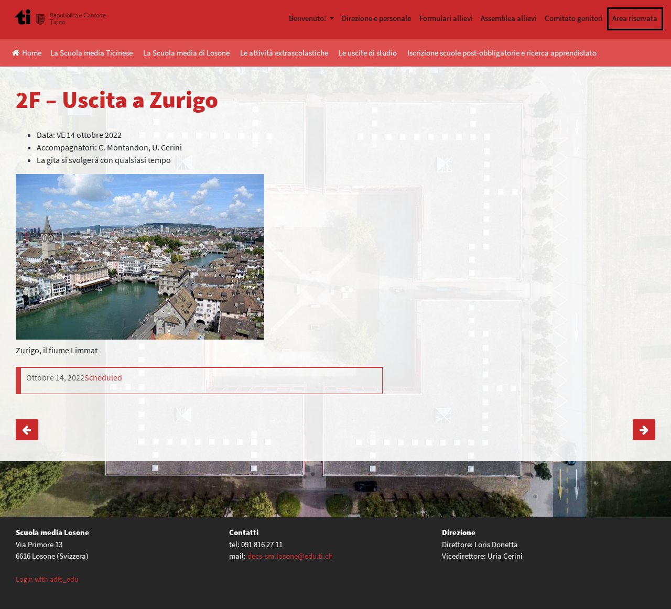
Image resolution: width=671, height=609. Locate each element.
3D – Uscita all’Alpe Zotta (644, 429)
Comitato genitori (574, 18)
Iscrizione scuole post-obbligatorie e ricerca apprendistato (502, 53)
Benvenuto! (308, 18)
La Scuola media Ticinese (91, 53)
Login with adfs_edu (47, 579)
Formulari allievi (446, 18)
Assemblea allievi (509, 18)
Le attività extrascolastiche (284, 53)
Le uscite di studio (368, 53)
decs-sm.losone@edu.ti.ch (290, 556)
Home (31, 53)
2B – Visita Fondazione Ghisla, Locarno (27, 429)
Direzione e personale (376, 18)
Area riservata (634, 18)
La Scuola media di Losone (186, 53)
